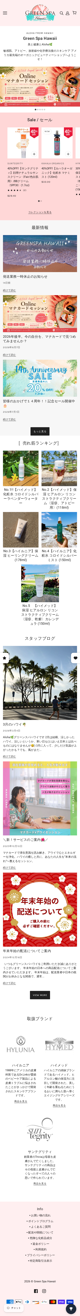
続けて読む (9, 290)
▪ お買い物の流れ (40, 1215)
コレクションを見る (40, 212)
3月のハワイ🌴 (14, 724)
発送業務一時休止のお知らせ (25, 276)
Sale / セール (40, 120)
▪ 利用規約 (40, 1249)
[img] (62, 13)
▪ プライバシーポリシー (40, 1255)
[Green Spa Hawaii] (40, 13)
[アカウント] (67, 13)
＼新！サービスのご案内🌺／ (25, 840)
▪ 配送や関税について (40, 1232)
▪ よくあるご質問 (40, 1226)
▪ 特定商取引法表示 (40, 1260)
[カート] (75, 13)
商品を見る (20, 1101)
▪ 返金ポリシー (40, 1244)
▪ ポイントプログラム (40, 1221)
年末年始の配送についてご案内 (27, 951)
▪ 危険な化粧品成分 (40, 1238)
